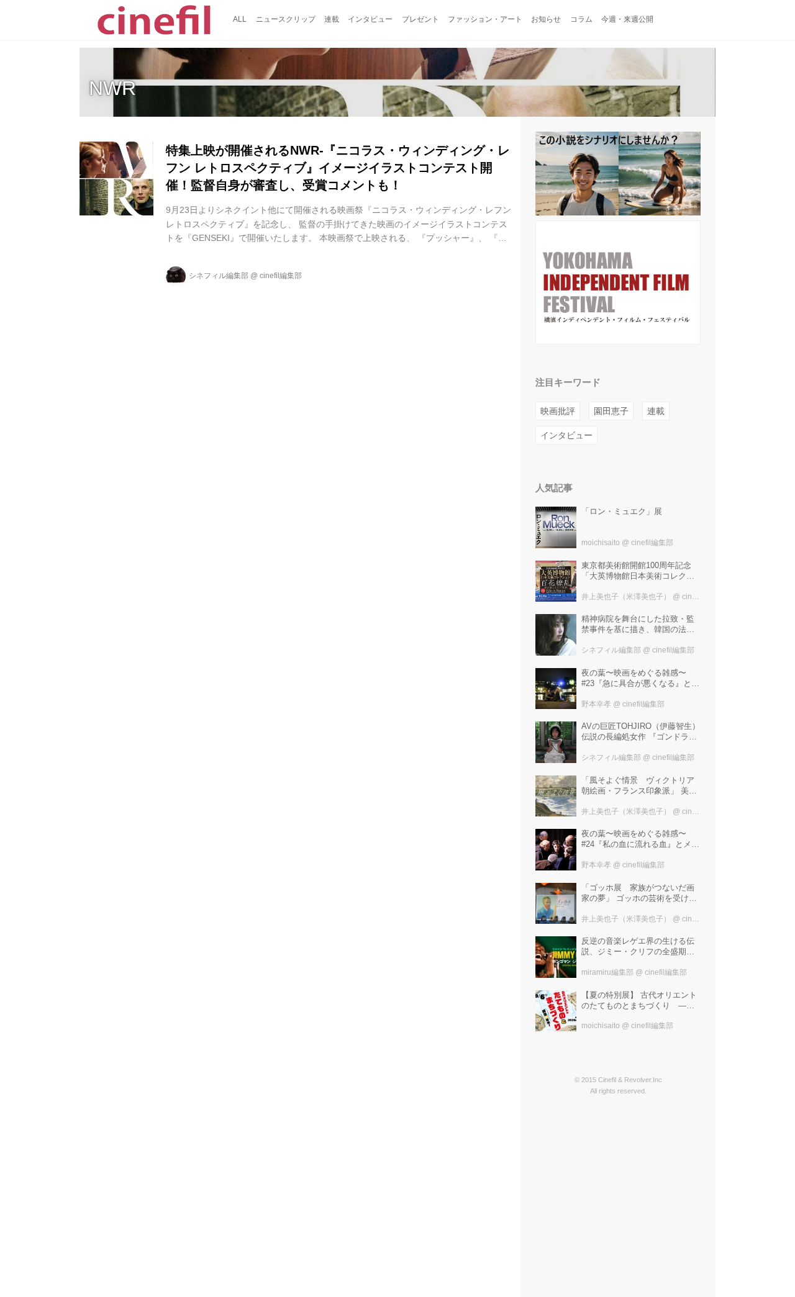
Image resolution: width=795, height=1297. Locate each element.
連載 (656, 411)
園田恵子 (611, 411)
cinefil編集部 (281, 275)
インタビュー (566, 435)
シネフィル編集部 (218, 275)
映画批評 (557, 411)
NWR (112, 88)
